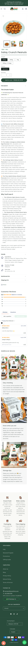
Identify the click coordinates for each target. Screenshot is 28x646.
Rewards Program (8, 553)
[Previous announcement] (2, 3)
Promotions (6, 556)
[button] (4, 8)
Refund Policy (7, 579)
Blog (4, 572)
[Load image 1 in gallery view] (7, 44)
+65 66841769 (8, 593)
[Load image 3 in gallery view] (21, 44)
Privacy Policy (7, 575)
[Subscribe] (23, 608)
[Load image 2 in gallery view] (14, 44)
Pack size (7, 269)
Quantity (3, 72)
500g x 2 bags (7, 63)
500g (11, 59)
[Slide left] (1, 44)
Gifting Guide (7, 559)
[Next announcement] (25, 3)
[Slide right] (26, 44)
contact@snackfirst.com (12, 591)
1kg (18, 59)
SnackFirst (15, 642)
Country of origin (9, 265)
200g (4, 59)
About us (5, 569)
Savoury (5, 69)
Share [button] (4, 284)
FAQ (4, 549)
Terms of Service (8, 582)
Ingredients (8, 256)
